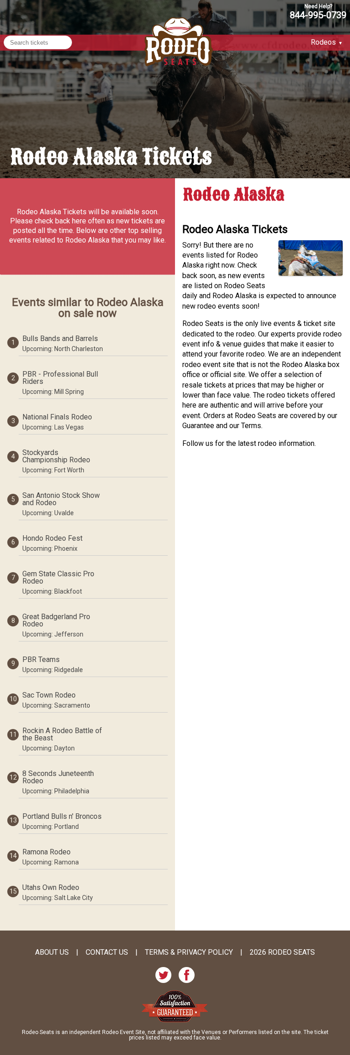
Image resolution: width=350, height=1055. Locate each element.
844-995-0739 (318, 15)
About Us (52, 952)
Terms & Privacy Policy (189, 952)
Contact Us (107, 952)
